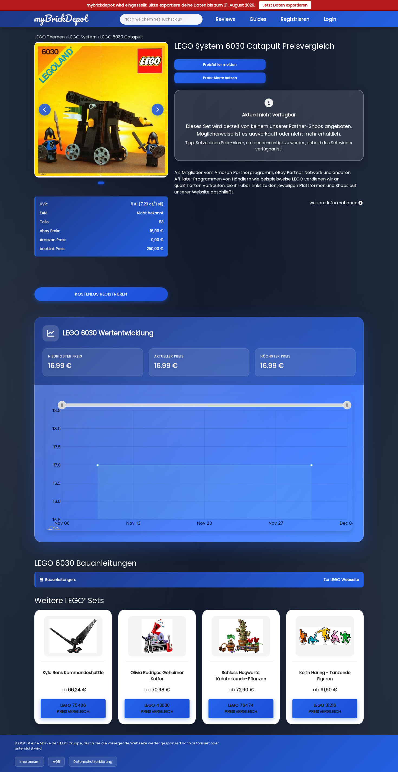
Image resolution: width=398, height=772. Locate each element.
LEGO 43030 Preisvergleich (157, 708)
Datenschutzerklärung (92, 761)
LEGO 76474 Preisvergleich (241, 708)
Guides (258, 19)
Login (330, 19)
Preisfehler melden (220, 64)
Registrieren (295, 19)
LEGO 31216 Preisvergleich (325, 708)
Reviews (225, 19)
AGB (56, 761)
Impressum (29, 761)
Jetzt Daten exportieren (285, 5)
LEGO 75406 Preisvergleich (73, 708)
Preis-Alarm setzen (220, 77)
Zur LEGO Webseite (341, 579)
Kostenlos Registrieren (101, 294)
